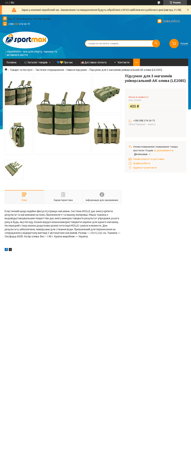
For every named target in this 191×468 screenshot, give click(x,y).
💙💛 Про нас (65, 62)
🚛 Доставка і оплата (94, 62)
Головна (11, 62)
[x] (10, 250)
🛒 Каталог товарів (36, 62)
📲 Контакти (121, 62)
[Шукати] (156, 43)
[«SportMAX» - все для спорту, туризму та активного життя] (25, 39)
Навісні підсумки (77, 69)
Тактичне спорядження (49, 69)
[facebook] (6, 250)
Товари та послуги (21, 69)
